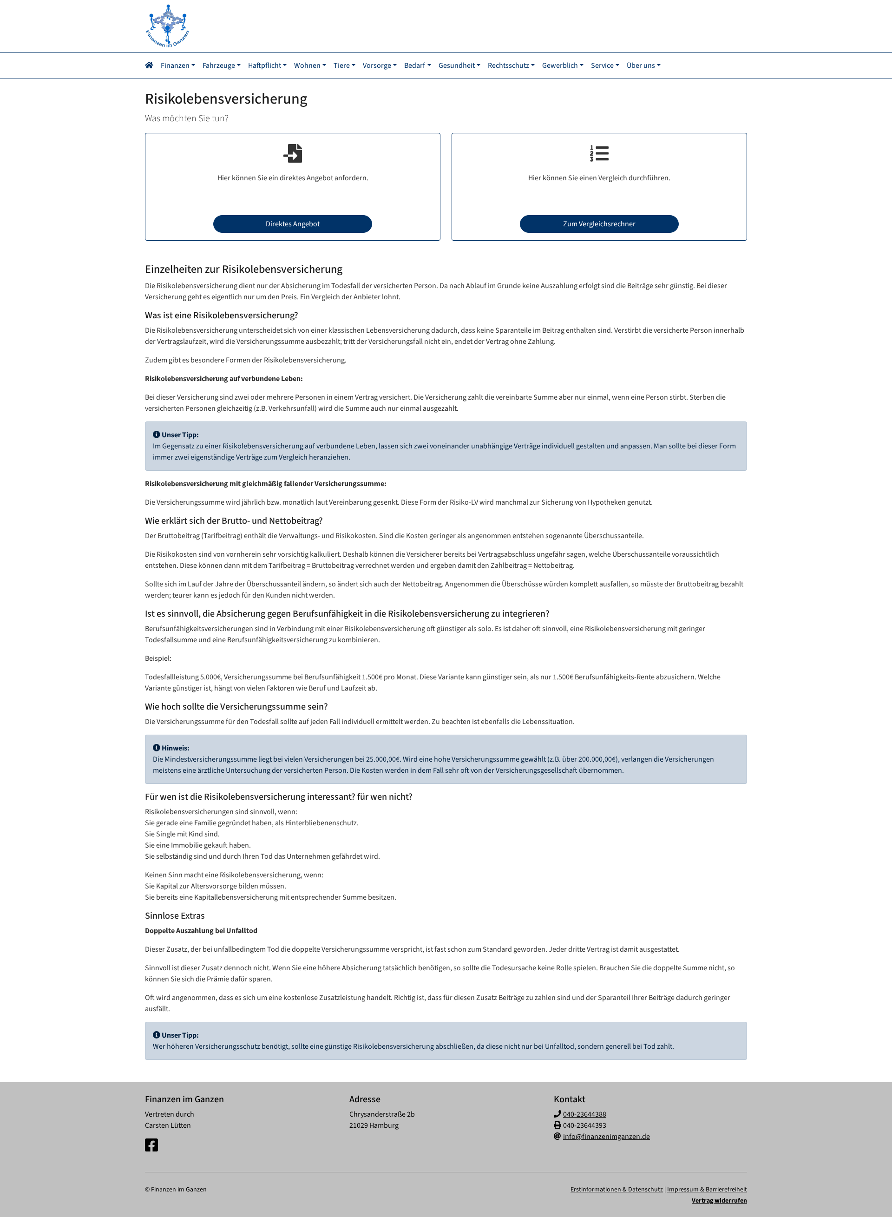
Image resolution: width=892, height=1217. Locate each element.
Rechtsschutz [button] (508, 65)
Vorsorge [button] (377, 65)
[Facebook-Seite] (151, 1146)
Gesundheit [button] (457, 65)
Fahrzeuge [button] (219, 65)
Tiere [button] (342, 65)
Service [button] (602, 65)
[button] (151, 65)
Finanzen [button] (175, 65)
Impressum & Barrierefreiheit (707, 1189)
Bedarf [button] (414, 65)
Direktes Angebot (293, 224)
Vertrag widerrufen (719, 1200)
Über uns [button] (641, 65)
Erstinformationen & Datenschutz (617, 1189)
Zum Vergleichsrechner (599, 224)
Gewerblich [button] (560, 65)
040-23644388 (584, 1114)
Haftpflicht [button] (264, 65)
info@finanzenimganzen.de (606, 1136)
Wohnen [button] (307, 65)
